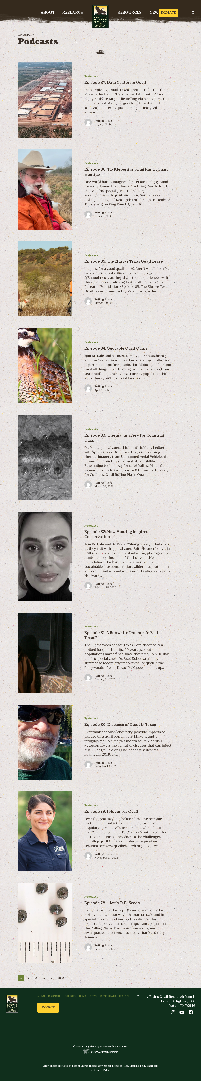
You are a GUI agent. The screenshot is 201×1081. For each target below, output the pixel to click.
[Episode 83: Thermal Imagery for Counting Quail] (45, 457)
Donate (168, 13)
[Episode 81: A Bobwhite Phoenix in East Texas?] (45, 653)
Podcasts (91, 76)
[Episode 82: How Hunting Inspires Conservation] (45, 556)
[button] (48, 1008)
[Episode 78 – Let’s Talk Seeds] (45, 922)
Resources (69, 996)
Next (61, 978)
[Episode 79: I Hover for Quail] (45, 831)
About (41, 996)
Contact (124, 996)
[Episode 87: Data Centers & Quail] (45, 100)
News (82, 996)
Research (54, 996)
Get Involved (108, 996)
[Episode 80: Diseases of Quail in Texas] (45, 742)
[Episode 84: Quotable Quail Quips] (45, 365)
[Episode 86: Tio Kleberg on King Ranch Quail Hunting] (45, 189)
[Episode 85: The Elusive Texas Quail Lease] (45, 278)
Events (93, 996)
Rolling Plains (103, 120)
